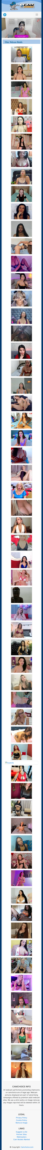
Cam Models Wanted (21, 1139)
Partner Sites (21, 1134)
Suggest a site (21, 1132)
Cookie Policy (21, 1120)
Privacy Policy (21, 1118)
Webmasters (21, 1137)
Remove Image (21, 1123)
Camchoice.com (27, 1147)
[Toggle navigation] (37, 14)
